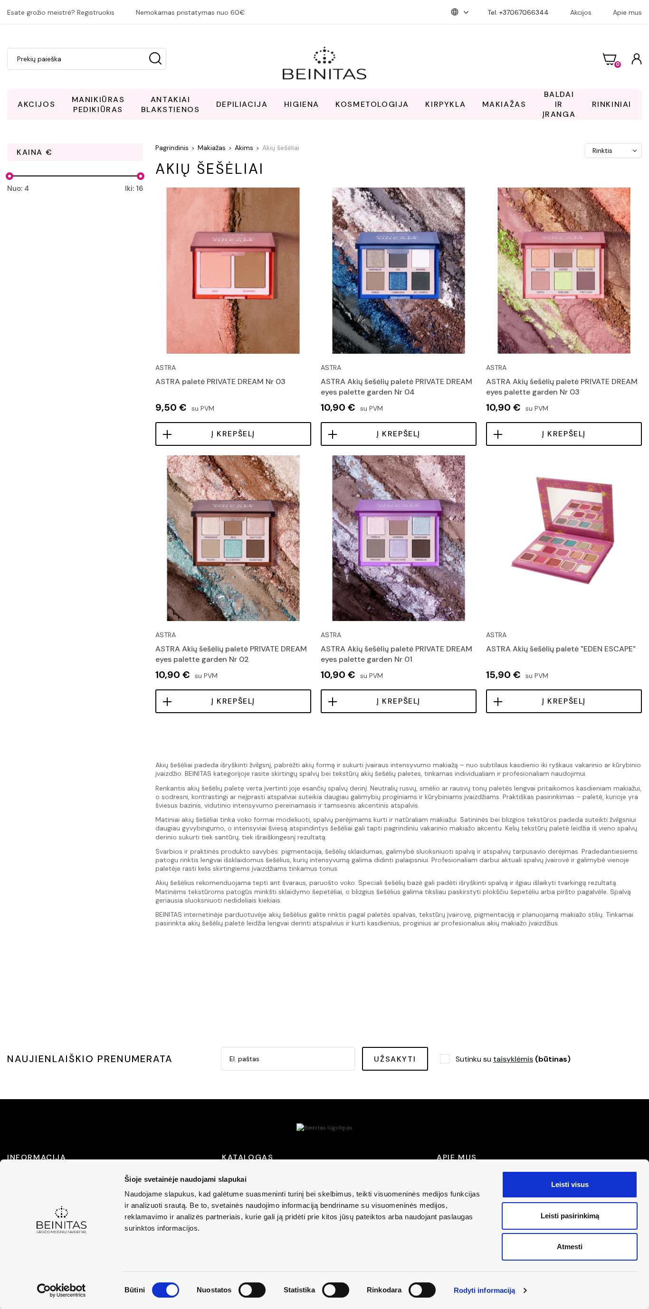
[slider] (9, 176)
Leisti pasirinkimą (570, 1216)
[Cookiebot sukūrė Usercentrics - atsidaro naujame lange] (61, 1290)
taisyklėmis (513, 1059)
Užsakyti (395, 1059)
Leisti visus (570, 1184)
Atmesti (569, 1247)
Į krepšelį (233, 434)
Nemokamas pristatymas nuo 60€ (190, 12)
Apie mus (627, 12)
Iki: (134, 188)
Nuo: (18, 188)
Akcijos (581, 12)
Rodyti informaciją (484, 1290)
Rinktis (602, 150)
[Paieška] (155, 59)
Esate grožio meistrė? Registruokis (61, 12)
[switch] (252, 1290)
